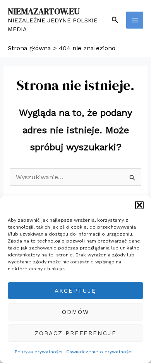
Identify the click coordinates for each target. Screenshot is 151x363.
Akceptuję (75, 290)
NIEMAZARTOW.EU (44, 11)
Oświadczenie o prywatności (99, 352)
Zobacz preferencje (75, 333)
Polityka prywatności (38, 352)
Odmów (75, 312)
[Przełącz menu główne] (134, 20)
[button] (139, 205)
